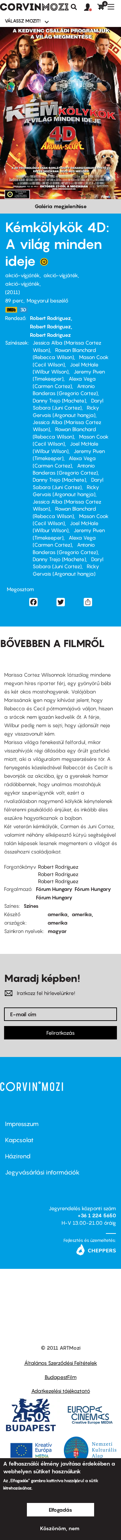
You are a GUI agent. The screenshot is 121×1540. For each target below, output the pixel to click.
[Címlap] (34, 7)
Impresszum (22, 1123)
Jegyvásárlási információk (42, 1172)
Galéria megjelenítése (61, 206)
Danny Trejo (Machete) (59, 400)
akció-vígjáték (22, 275)
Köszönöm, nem (59, 1528)
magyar (57, 931)
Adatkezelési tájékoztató (60, 1391)
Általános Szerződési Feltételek (60, 1363)
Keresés (74, 7)
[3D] (25, 310)
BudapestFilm (61, 1377)
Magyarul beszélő (47, 300)
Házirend (18, 1156)
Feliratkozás (60, 1033)
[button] (90, 7)
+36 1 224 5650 (97, 1215)
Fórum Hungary (54, 889)
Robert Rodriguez (50, 318)
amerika (57, 914)
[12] (44, 263)
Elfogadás (60, 1510)
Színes (31, 906)
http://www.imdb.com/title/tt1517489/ (11, 310)
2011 (12, 292)
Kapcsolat (19, 1140)
